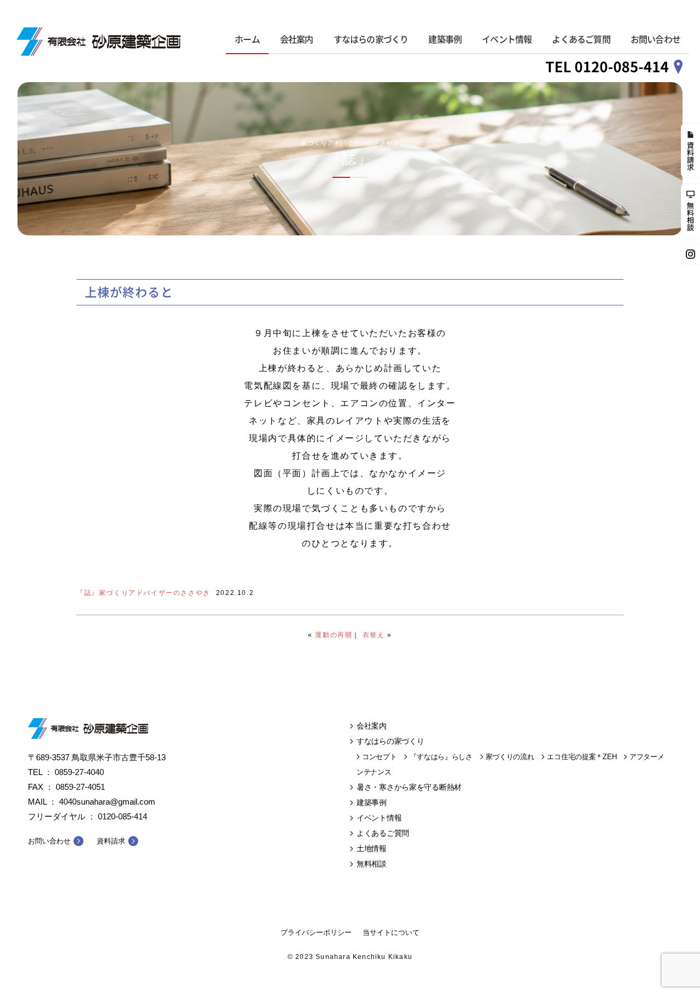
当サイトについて (391, 932)
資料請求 (111, 841)
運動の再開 (333, 635)
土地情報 (372, 848)
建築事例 (445, 39)
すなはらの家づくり (371, 39)
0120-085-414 (122, 816)
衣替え (374, 635)
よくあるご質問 (581, 39)
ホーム (247, 39)
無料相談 (372, 863)
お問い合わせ (655, 39)
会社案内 (296, 39)
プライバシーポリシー (316, 932)
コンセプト (379, 757)
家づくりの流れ (510, 757)
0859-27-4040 (79, 772)
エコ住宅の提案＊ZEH (581, 757)
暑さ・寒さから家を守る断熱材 (409, 787)
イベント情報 (507, 39)
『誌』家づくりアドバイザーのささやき (144, 593)
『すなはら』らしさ (441, 757)
